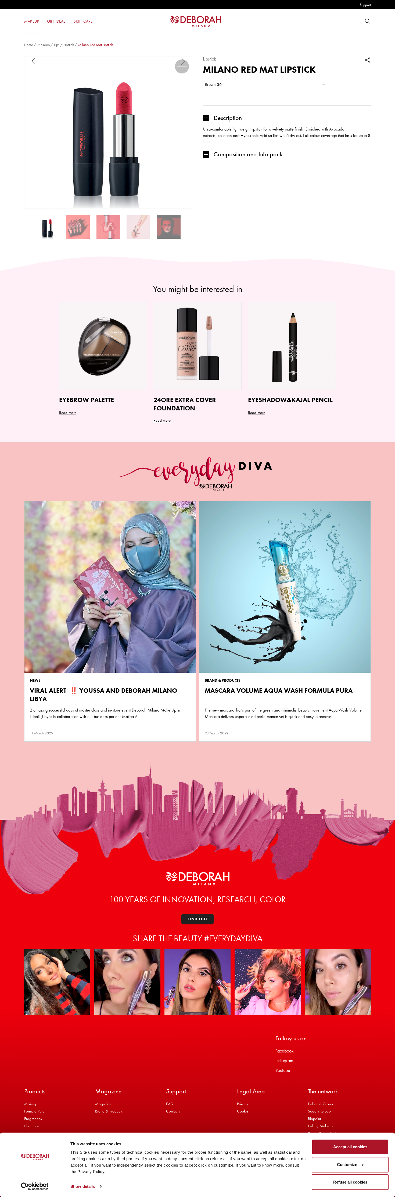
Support (365, 4)
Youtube (282, 1070)
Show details (82, 1186)
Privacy (242, 1104)
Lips (56, 44)
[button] (182, 66)
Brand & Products (109, 1111)
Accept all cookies (350, 1147)
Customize (347, 1164)
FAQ (170, 1104)
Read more (67, 412)
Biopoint (314, 1118)
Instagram (284, 1060)
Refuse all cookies (350, 1182)
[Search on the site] (367, 21)
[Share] (367, 59)
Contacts (173, 1111)
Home (28, 44)
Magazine (103, 1104)
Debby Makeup (320, 1126)
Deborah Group (320, 1104)
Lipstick (69, 44)
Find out (197, 919)
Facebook (284, 1051)
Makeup (43, 44)
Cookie (242, 1111)
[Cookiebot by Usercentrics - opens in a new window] (34, 1186)
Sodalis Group (319, 1111)
